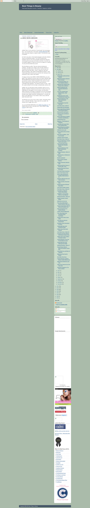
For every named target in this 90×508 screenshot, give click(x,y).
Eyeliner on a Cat (59, 464)
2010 (58, 69)
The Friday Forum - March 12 (63, 139)
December (60, 284)
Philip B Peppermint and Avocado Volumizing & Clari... (62, 88)
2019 (58, 297)
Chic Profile (58, 454)
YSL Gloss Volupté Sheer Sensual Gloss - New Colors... (62, 93)
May (59, 272)
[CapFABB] (63, 500)
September (60, 279)
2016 (58, 294)
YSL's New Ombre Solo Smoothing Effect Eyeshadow (62, 214)
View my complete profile (61, 304)
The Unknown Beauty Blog (61, 480)
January (59, 71)
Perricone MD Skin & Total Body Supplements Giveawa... (62, 100)
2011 (58, 286)
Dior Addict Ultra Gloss (62, 256)
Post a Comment (24, 119)
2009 (58, 67)
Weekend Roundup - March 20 (63, 196)
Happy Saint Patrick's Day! (62, 172)
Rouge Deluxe (59, 471)
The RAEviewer (59, 478)
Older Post (50, 123)
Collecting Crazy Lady (61, 129)
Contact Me (56, 32)
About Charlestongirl (28, 32)
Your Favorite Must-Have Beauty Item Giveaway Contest (62, 145)
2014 (58, 291)
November (60, 282)
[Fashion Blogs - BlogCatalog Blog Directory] (62, 434)
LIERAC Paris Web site (43, 104)
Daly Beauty (58, 459)
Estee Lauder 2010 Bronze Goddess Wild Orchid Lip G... (62, 175)
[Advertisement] (45, 21)
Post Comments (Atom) (30, 126)
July (59, 275)
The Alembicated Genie (61, 473)
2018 (58, 296)
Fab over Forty (59, 466)
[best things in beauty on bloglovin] (61, 415)
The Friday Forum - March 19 (63, 189)
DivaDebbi (58, 462)
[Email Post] (38, 112)
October (59, 280)
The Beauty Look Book (61, 475)
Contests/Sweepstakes (39, 32)
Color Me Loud (59, 457)
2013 (58, 289)
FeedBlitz (66, 40)
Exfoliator (33, 114)
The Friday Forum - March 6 (63, 105)
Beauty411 (58, 452)
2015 (58, 292)
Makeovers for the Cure (62, 201)
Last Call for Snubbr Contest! (63, 187)
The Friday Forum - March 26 (63, 232)
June (59, 274)
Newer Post (22, 123)
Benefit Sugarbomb (61, 157)
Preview (56, 40)
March (59, 74)
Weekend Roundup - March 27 (63, 245)
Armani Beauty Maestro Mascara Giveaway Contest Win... (63, 248)
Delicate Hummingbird (60, 461)
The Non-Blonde (59, 476)
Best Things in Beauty (31, 6)
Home (21, 32)
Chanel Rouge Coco (61, 119)
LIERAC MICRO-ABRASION (29, 38)
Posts (58, 309)
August (59, 277)
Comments (59, 311)
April (59, 270)
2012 (58, 287)
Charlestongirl (28, 114)
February (59, 72)
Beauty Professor (59, 450)
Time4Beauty (59, 481)
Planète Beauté (59, 469)
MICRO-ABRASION (43, 51)
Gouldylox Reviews (60, 468)
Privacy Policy (49, 32)
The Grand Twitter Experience (63, 171)
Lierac (37, 114)
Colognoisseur (59, 455)
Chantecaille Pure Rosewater (63, 107)
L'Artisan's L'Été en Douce (62, 137)
